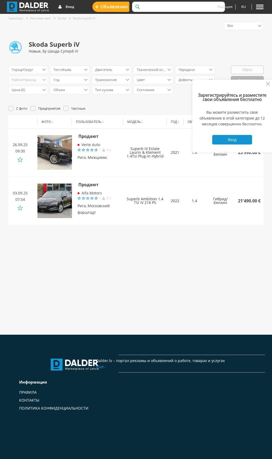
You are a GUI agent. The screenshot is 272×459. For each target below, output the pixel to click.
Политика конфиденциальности (53, 408)
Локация (224, 6)
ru (243, 6)
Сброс (247, 69)
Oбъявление (111, 6)
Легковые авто (40, 18)
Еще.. (101, 366)
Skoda (62, 18)
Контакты (29, 400)
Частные (78, 108)
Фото (46, 122)
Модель (134, 122)
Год (174, 122)
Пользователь (88, 122)
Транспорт (15, 18)
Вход (70, 6)
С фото (21, 108)
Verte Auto (91, 144)
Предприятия (49, 108)
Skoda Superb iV (84, 18)
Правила (28, 392)
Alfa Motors (92, 193)
